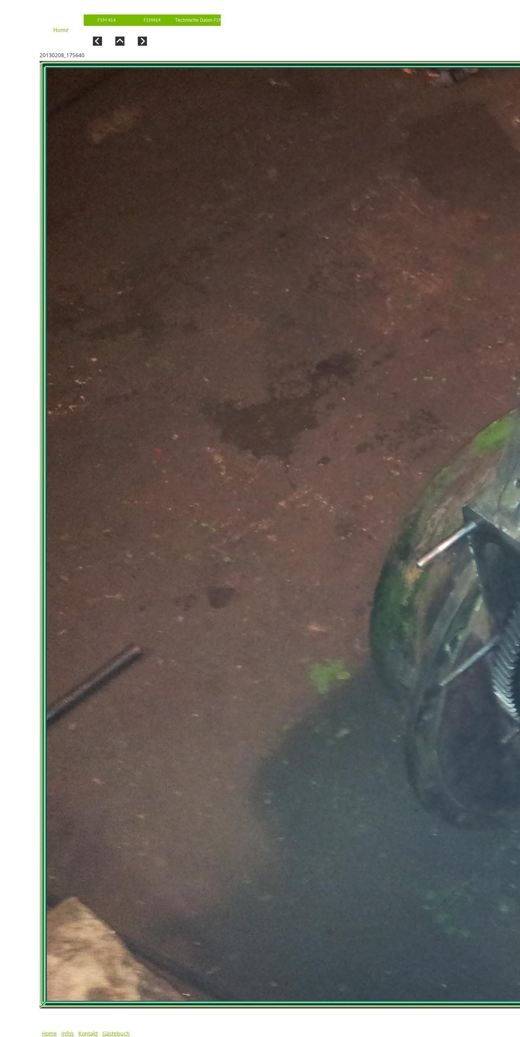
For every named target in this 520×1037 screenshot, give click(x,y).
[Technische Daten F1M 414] (198, 20)
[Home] (61, 25)
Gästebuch (116, 1033)
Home (49, 1033)
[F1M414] (152, 20)
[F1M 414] (106, 20)
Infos (67, 1033)
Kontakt (88, 1033)
